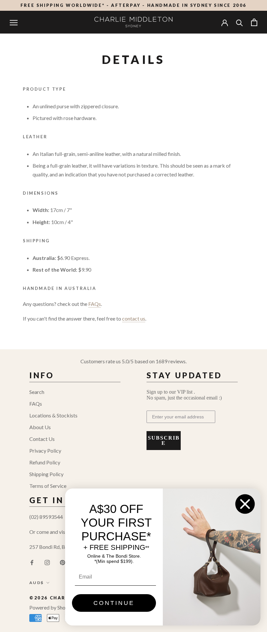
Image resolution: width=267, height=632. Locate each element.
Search (36, 392)
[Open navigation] (14, 22)
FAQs (35, 403)
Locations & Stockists (53, 415)
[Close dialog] (245, 504)
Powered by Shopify (51, 607)
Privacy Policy (45, 450)
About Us (40, 427)
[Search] (239, 22)
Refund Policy (44, 462)
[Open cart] (254, 22)
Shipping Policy (46, 474)
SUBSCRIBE (164, 440)
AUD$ (36, 582)
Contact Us (42, 439)
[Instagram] (47, 562)
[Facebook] (32, 562)
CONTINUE (113, 603)
